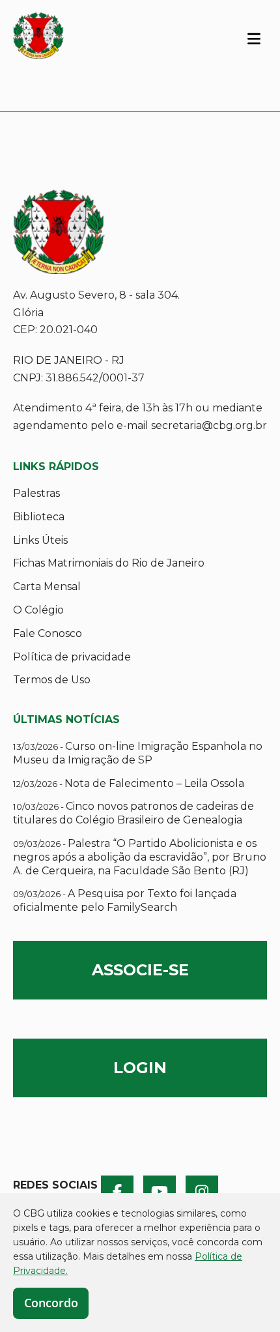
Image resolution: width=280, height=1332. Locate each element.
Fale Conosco (47, 633)
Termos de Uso (52, 679)
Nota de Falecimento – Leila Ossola (128, 783)
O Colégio (38, 610)
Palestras (36, 493)
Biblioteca (38, 517)
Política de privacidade (72, 657)
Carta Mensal (47, 586)
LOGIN (140, 1067)
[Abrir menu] (254, 38)
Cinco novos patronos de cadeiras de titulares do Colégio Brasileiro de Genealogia (133, 813)
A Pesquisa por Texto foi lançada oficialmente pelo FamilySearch (124, 900)
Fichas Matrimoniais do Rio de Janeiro (108, 563)
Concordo (51, 1302)
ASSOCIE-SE (140, 969)
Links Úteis (40, 540)
